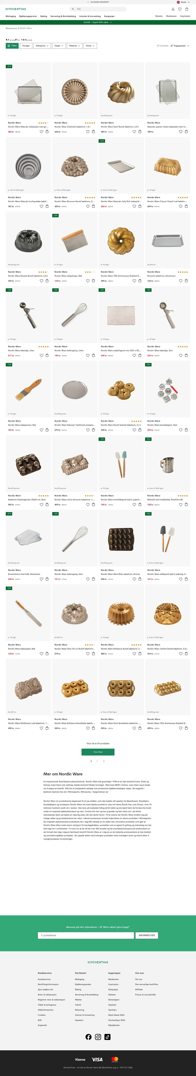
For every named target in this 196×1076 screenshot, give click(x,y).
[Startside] (16, 9)
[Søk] (73, 9)
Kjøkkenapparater (28, 16)
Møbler (78, 1000)
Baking (43, 16)
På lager (26, 46)
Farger (57, 46)
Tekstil (78, 1005)
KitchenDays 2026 (116, 1020)
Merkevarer (171, 16)
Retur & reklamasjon (47, 995)
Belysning (79, 1010)
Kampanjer (109, 16)
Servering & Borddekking (63, 16)
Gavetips (112, 1010)
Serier (89, 46)
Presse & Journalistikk (145, 995)
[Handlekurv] (186, 9)
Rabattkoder (114, 1025)
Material (73, 46)
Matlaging (11, 16)
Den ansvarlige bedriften (146, 984)
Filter (14, 46)
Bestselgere (113, 1000)
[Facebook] (88, 1037)
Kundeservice (44, 979)
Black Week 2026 (116, 1015)
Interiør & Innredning (90, 16)
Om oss (138, 979)
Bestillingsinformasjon (48, 984)
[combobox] (183, 2)
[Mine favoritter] (179, 9)
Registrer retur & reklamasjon (51, 1000)
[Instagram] (98, 1037)
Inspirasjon (185, 16)
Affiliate (139, 990)
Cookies (41, 1015)
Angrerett (42, 1025)
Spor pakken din (45, 990)
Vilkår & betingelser (47, 1005)
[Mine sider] (173, 9)
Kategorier (40, 46)
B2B (40, 1020)
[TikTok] (107, 1037)
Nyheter (159, 16)
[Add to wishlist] (41, 131)
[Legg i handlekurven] (47, 131)
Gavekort (79, 1020)
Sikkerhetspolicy (45, 1010)
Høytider (112, 1005)
